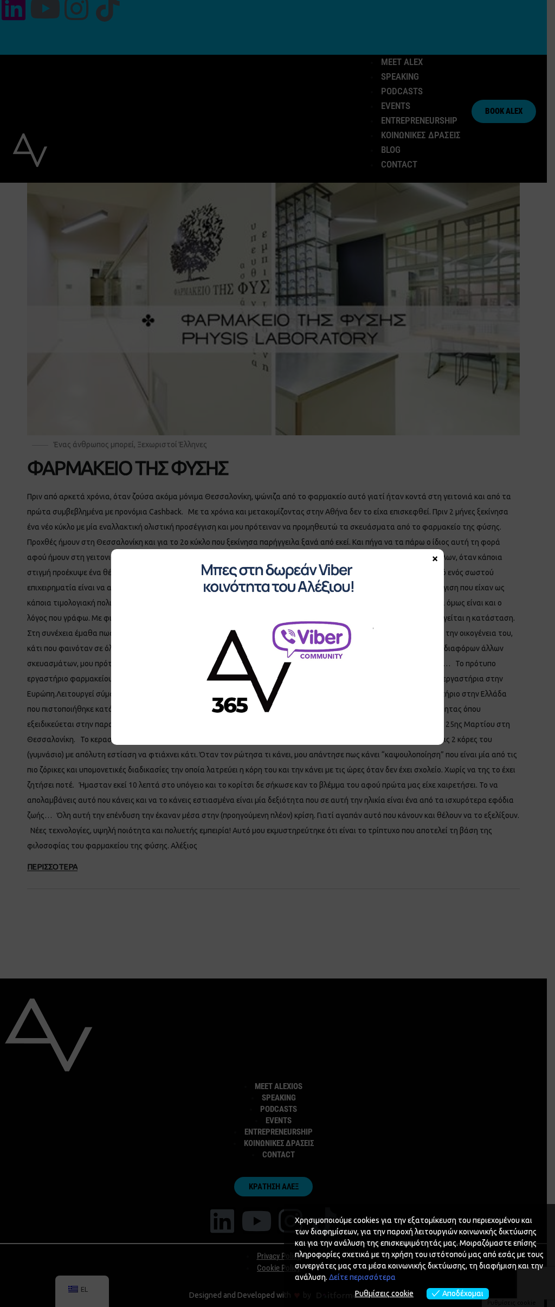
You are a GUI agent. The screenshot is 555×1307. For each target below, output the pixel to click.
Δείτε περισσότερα (362, 1277)
